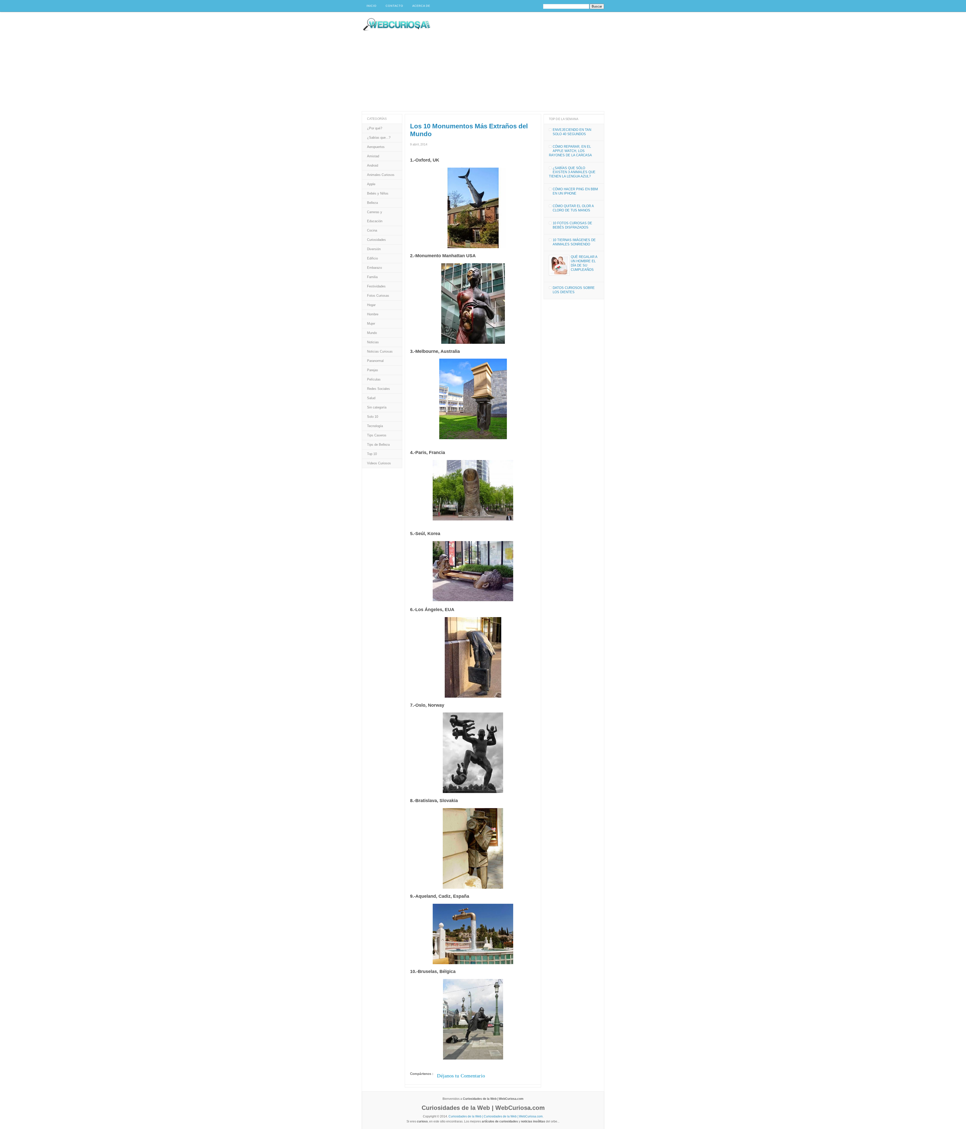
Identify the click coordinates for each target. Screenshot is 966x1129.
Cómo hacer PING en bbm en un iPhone (575, 191)
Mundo (372, 333)
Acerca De (421, 5)
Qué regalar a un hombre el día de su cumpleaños (584, 263)
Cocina (372, 230)
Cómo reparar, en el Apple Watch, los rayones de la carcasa (570, 151)
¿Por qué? (374, 128)
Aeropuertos (376, 147)
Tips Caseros (376, 435)
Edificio (372, 258)
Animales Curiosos (380, 175)
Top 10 (372, 454)
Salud (371, 398)
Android (372, 165)
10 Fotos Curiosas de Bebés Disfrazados (572, 225)
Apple (371, 184)
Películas (374, 379)
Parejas (372, 370)
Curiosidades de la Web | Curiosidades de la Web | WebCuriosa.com (496, 1116)
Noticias (373, 342)
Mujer (371, 323)
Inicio (372, 5)
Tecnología (375, 426)
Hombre (372, 314)
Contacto (394, 5)
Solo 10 (372, 417)
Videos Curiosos (379, 463)
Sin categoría (376, 407)
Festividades (376, 286)
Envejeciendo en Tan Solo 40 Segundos (572, 132)
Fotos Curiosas (378, 295)
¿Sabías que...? (378, 137)
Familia (372, 277)
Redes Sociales (378, 389)
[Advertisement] (483, 73)
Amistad (373, 156)
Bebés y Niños (377, 193)
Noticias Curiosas (380, 351)
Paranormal (375, 361)
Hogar (371, 305)
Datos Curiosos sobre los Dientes (574, 290)
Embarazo (374, 268)
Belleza (372, 203)
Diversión (374, 249)
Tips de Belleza (378, 444)
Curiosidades (376, 240)
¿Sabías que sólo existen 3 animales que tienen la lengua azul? (572, 172)
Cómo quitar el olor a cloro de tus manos (573, 208)
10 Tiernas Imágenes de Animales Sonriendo (574, 242)
